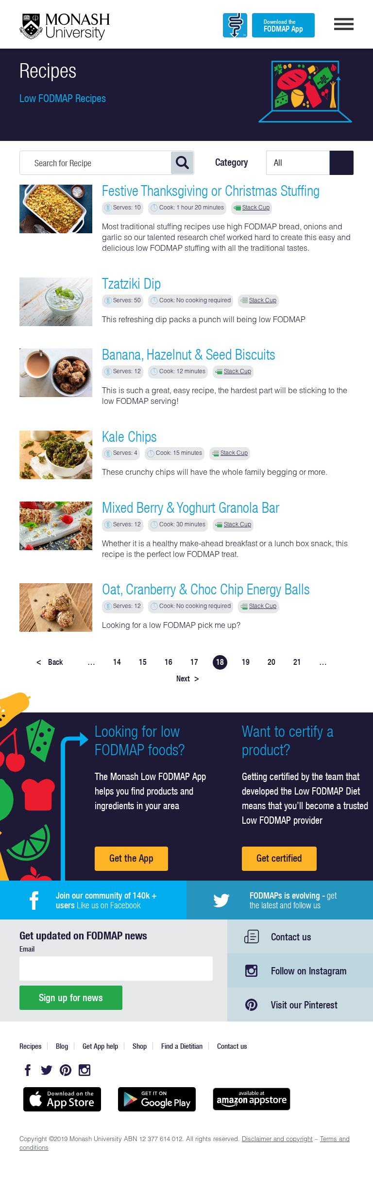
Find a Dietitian (182, 1046)
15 (143, 662)
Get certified (279, 858)
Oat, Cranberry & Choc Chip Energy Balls (206, 589)
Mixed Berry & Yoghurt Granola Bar (190, 507)
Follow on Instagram (309, 971)
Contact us (291, 937)
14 (117, 662)
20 (271, 662)
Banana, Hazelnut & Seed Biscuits (188, 354)
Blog (62, 1046)
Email (26, 949)
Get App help (100, 1046)
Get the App (131, 858)
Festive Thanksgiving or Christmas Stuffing (211, 190)
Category (231, 162)
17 (194, 662)
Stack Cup (256, 208)
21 (297, 662)
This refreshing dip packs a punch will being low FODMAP (203, 321)
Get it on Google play (156, 1099)
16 (168, 662)
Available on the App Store (61, 1099)
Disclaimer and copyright (277, 1140)
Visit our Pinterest (304, 1005)
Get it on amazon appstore (251, 1099)
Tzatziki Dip (131, 283)
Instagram (84, 1070)
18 (220, 662)
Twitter (46, 1070)
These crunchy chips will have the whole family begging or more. (214, 473)
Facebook (27, 1070)
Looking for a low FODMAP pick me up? (171, 626)
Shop (140, 1046)
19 (246, 662)
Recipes (30, 1046)
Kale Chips (129, 436)
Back (49, 662)
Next (187, 678)
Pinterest (65, 1070)
